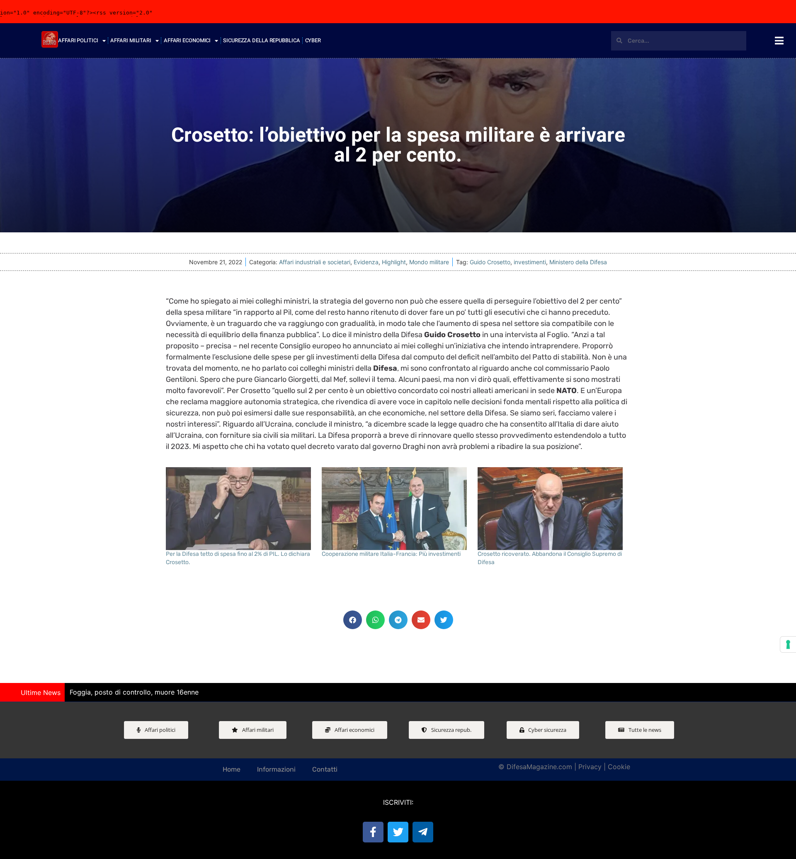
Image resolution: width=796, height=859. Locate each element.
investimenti (530, 261)
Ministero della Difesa (578, 261)
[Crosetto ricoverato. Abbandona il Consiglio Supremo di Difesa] (551, 508)
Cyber (313, 40)
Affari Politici (78, 40)
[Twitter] (398, 832)
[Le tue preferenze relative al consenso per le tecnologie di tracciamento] (788, 644)
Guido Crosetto (490, 261)
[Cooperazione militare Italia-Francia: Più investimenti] (395, 508)
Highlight (394, 261)
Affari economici (187, 40)
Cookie (619, 766)
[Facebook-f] (373, 832)
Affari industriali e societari (314, 261)
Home (231, 769)
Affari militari (130, 40)
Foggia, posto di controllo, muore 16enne (134, 692)
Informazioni (276, 769)
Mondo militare (429, 261)
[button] (352, 619)
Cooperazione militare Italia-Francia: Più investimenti (391, 553)
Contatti (324, 769)
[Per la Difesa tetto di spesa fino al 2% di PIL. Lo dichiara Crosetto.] (239, 508)
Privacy (590, 766)
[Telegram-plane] (423, 832)
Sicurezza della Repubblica (261, 40)
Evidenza (366, 261)
